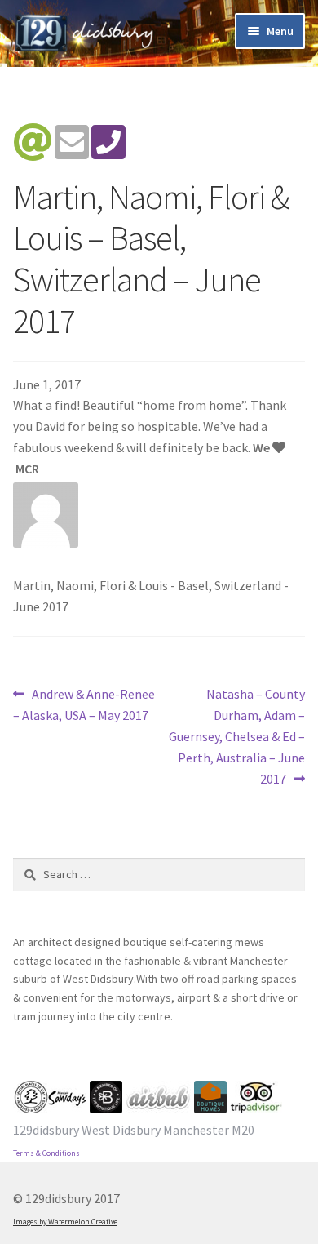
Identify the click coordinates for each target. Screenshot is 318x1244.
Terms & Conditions (46, 1153)
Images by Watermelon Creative (65, 1222)
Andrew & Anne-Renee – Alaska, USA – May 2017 (84, 704)
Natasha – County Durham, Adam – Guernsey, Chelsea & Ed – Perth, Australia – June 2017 (237, 736)
